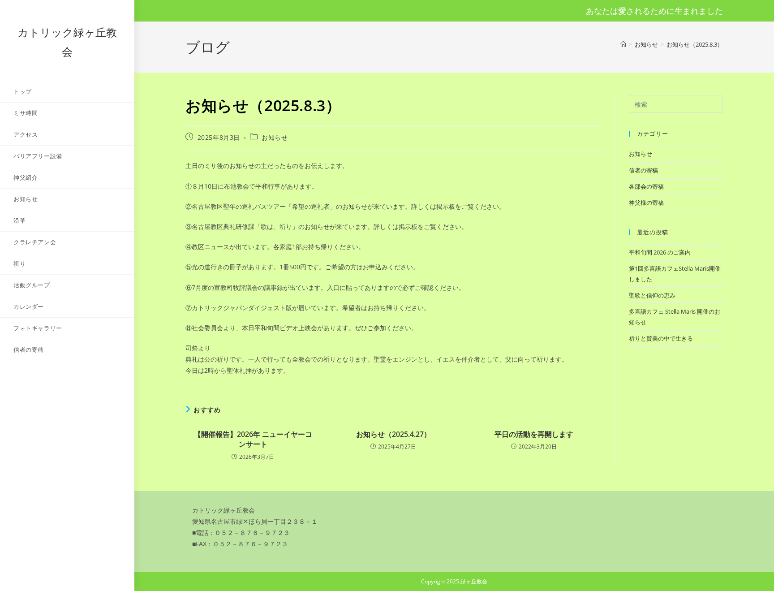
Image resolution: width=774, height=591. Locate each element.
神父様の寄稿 (646, 202)
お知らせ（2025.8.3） (694, 44)
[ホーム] (623, 44)
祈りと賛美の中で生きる (661, 338)
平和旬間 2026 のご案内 (660, 252)
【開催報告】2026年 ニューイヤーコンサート (253, 439)
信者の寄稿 (643, 170)
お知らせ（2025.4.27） (393, 434)
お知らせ (275, 137)
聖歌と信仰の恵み (652, 295)
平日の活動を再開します (533, 434)
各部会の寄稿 (646, 186)
